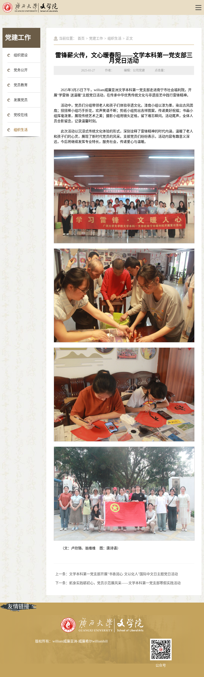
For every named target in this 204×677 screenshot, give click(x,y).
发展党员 (21, 100)
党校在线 (21, 115)
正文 (129, 38)
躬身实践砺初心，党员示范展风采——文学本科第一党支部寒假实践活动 (125, 583)
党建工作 (96, 38)
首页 (81, 38)
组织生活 (21, 130)
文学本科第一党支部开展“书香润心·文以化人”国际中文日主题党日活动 (123, 574)
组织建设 (21, 55)
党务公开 (21, 70)
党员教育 (21, 85)
